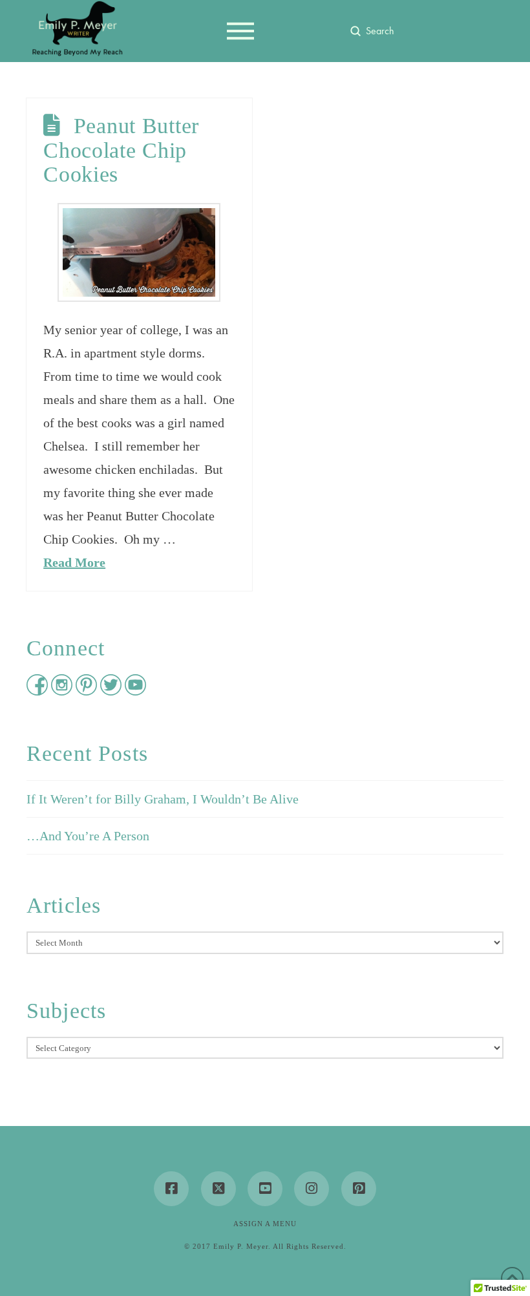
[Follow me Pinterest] (88, 691)
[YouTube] (265, 1188)
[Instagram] (311, 1188)
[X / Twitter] (218, 1188)
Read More (74, 562)
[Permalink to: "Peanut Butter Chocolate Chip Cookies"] (139, 252)
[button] (240, 31)
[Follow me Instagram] (63, 691)
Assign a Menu (265, 1223)
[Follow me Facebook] (38, 691)
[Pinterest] (358, 1188)
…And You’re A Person (87, 836)
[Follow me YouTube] (135, 691)
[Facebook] (171, 1188)
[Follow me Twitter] (112, 691)
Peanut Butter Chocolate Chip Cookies (121, 150)
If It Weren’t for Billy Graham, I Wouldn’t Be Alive (162, 799)
